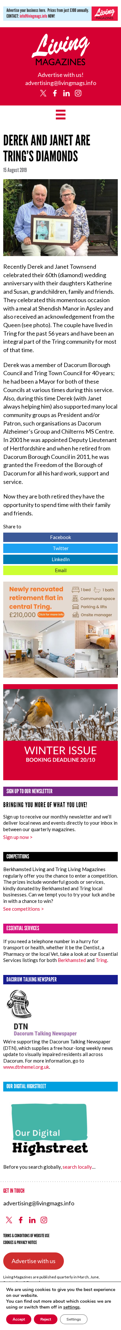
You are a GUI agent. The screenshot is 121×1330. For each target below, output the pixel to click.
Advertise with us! (61, 74)
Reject (45, 1319)
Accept (19, 1319)
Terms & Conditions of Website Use (26, 1235)
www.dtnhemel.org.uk (26, 1067)
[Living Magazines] (61, 63)
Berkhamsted (72, 960)
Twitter (36, 547)
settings (71, 1307)
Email (34, 569)
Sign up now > (18, 837)
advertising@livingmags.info (60, 82)
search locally (77, 1167)
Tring (101, 960)
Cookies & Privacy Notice (20, 1242)
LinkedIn (36, 558)
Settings (73, 1319)
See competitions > (23, 909)
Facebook (37, 536)
